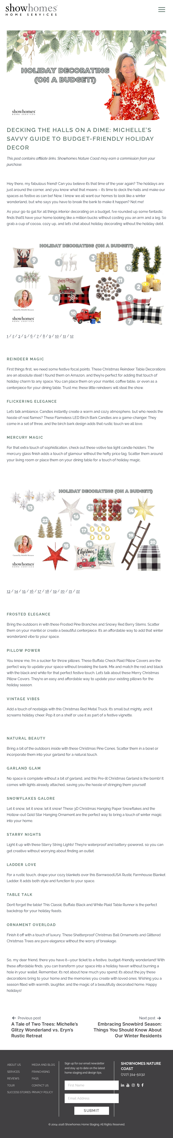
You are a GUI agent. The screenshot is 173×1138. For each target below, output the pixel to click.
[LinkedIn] (122, 1085)
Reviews (13, 1078)
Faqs (35, 1078)
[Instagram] (133, 1085)
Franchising (41, 1071)
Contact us (40, 1085)
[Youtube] (128, 1085)
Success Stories (19, 1092)
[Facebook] (142, 1085)
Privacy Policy (42, 1092)
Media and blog (43, 1064)
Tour (11, 1085)
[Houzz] (138, 1085)
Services (13, 1071)
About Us (14, 1064)
